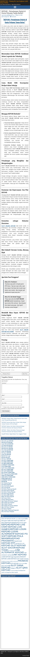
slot (6, 565)
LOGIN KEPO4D (6, 557)
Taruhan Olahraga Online (7, 499)
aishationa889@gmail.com (9, 15)
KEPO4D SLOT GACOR (13, 546)
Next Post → (26, 373)
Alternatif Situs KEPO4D (7, 448)
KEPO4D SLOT (9, 545)
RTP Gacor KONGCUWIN (7, 469)
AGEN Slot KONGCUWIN (7, 475)
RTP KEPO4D (15, 563)
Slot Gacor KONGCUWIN (7, 460)
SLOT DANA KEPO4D (12, 566)
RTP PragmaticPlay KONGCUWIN (9, 474)
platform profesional (14, 561)
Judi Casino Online (6, 498)
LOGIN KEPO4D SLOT (13, 558)
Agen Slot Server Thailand (7, 507)
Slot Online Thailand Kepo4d (8, 492)
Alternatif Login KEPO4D (7, 440)
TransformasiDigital (14, 570)
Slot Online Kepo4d (6, 484)
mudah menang (24, 558)
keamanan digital (22, 522)
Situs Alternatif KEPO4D (7, 450)
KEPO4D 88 (4, 481)
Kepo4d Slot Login (5, 456)
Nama (3, 395)
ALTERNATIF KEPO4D (6, 480)
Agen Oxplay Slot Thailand (7, 502)
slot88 (8, 565)
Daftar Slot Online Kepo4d (7, 496)
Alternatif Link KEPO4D (7, 447)
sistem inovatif (21, 563)
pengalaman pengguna (5, 561)
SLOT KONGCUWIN (6, 466)
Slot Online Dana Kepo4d (7, 493)
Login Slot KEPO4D (6, 451)
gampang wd (15, 522)
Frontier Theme (26, 655)
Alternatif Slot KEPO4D (6, 442)
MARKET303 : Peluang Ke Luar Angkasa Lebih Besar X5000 (14, 2)
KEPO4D (5, 524)
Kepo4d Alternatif (5, 457)
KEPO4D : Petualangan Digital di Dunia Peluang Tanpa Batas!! (14, 12)
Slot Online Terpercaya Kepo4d (8, 489)
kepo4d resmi (18, 541)
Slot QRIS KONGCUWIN (7, 463)
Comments (13, 16)
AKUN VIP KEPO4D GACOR (8, 518)
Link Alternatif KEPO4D (7, 445)
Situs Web (4, 403)
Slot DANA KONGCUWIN (7, 462)
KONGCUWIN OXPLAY (6, 478)
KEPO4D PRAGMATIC (10, 539)
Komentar (4, 383)
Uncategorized (6, 16)
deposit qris (8, 522)
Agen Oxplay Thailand (6, 504)
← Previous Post (5, 373)
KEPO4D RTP (8, 543)
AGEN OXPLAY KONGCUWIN (8, 477)
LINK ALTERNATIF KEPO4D (12, 551)
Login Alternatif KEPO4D (7, 444)
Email (3, 399)
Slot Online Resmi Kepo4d (7, 490)
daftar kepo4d (21, 518)
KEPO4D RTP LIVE (19, 543)
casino (17, 518)
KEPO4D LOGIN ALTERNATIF (9, 532)
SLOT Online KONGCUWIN (7, 468)
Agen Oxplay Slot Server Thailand (9, 501)
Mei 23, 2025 (19, 15)
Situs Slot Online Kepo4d (7, 486)
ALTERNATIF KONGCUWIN (7, 465)
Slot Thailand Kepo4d (6, 483)
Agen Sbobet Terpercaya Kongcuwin (10, 510)
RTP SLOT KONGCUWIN (7, 471)
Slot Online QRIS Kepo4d (7, 495)
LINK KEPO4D (19, 554)
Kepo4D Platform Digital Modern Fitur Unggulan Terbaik (14, 434)
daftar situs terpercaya (14, 520)
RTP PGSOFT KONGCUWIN (7, 472)
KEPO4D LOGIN (18, 529)
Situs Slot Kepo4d (5, 487)
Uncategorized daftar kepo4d (11, 572)
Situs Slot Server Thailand (7, 511)
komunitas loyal (12, 550)
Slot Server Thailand (6, 508)
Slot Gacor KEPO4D (6, 453)
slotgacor (13, 568)
